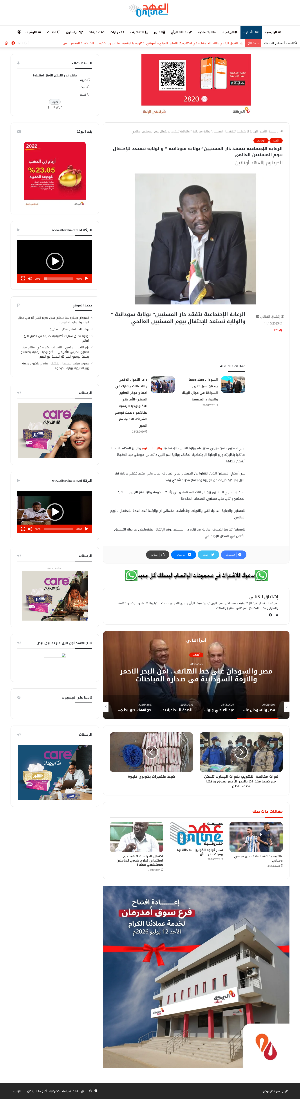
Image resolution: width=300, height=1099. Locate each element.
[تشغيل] (86, 278)
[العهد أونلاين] (150, 10)
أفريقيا (196, 654)
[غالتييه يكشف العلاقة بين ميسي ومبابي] (256, 837)
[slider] (58, 278)
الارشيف (31, 32)
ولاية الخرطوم (152, 448)
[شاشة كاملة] (23, 278)
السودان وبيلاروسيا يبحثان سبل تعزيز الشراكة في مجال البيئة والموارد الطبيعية (54, 320)
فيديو (83, 94)
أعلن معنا (41, 1091)
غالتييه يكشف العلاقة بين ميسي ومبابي (258, 858)
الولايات (261, 140)
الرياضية (228, 32)
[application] (54, 261)
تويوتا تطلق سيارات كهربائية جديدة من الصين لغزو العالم (56, 338)
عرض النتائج (55, 107)
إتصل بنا (29, 1091)
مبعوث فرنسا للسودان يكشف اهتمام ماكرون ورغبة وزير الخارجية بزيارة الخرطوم (56, 366)
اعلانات (52, 32)
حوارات (115, 32)
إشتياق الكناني (270, 317)
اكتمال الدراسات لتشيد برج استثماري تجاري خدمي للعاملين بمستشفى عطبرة (140, 860)
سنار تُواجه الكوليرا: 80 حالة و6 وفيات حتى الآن (200, 852)
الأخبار (250, 32)
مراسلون (72, 32)
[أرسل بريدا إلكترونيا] (257, 317)
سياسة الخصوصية (60, 1091)
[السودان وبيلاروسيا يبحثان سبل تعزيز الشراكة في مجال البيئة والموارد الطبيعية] (233, 384)
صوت (84, 87)
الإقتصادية (206, 32)
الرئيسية (271, 32)
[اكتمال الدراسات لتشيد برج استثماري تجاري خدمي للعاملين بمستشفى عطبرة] (136, 837)
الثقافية (138, 32)
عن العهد (79, 1091)
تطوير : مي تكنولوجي (276, 1091)
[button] (55, 261)
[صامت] (30, 278)
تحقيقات (95, 32)
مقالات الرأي (180, 32)
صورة (83, 80)
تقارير (158, 32)
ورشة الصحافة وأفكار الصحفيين (69, 329)
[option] (196, 675)
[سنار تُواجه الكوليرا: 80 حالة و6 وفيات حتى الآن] (196, 834)
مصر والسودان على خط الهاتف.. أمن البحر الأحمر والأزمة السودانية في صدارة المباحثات (196, 675)
